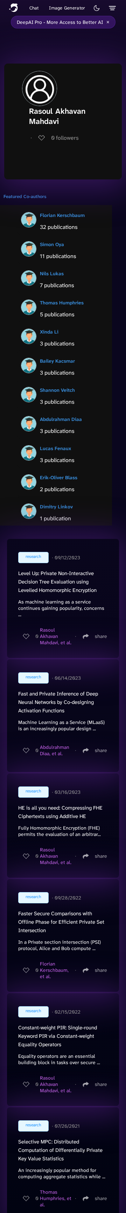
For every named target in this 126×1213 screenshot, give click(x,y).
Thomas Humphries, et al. (55, 1198)
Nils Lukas (52, 273)
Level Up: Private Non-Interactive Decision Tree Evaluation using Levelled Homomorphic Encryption (57, 582)
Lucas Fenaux (55, 448)
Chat (34, 8)
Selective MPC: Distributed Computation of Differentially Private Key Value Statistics (60, 1150)
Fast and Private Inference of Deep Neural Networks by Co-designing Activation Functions (58, 702)
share (101, 636)
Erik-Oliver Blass (58, 477)
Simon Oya (52, 244)
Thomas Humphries (62, 302)
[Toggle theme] (96, 8)
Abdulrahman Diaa (61, 419)
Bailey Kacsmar (57, 361)
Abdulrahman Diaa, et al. (54, 750)
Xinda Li (49, 332)
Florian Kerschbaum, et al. (54, 970)
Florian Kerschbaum (62, 215)
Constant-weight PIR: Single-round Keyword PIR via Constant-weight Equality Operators (57, 1036)
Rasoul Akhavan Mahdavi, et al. (55, 636)
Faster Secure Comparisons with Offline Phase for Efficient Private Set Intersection (61, 922)
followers (65, 137)
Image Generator (67, 8)
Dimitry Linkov (56, 506)
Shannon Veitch (57, 390)
